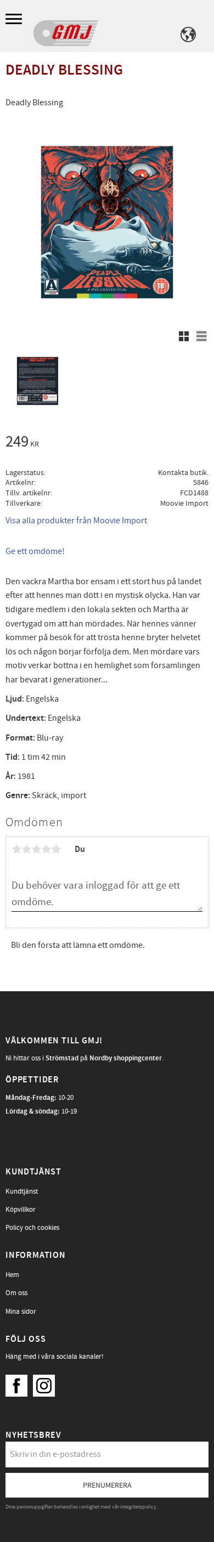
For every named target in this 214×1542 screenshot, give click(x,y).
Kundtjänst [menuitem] (21, 1191)
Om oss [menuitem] (16, 1293)
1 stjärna (16, 849)
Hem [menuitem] (12, 1274)
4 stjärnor (46, 849)
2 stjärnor (26, 849)
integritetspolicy (138, 1507)
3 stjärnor (36, 849)
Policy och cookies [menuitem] (32, 1227)
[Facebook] (19, 1383)
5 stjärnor (56, 849)
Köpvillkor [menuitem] (20, 1209)
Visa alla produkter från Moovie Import (76, 520)
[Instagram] (46, 1383)
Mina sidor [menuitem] (20, 1311)
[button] (15, 19)
